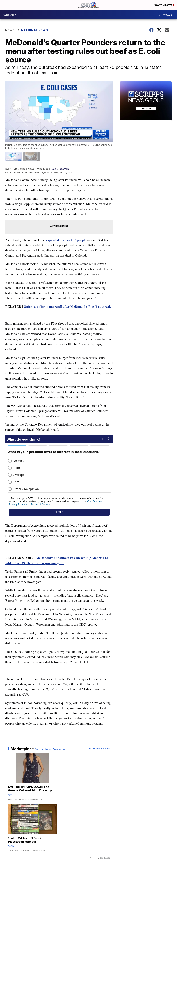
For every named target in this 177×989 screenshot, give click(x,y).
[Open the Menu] (5, 5)
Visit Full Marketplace (99, 749)
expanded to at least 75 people (66, 240)
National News (34, 30)
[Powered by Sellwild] (105, 858)
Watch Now (163, 5)
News (10, 30)
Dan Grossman (60, 168)
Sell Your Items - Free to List (50, 749)
